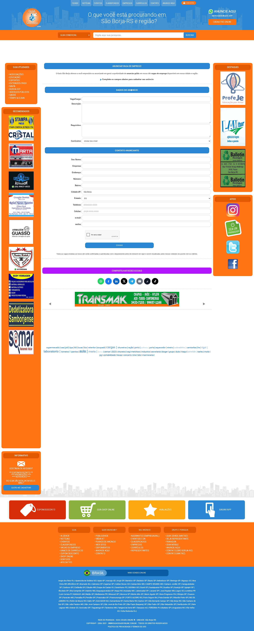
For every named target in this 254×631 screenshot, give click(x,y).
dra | (135, 355)
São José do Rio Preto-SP (115, 604)
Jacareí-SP (154, 591)
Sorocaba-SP (84, 608)
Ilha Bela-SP (64, 591)
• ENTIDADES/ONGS (17, 83)
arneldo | (193, 351)
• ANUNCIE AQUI (102, 550)
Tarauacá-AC (142, 608)
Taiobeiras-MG (111, 608)
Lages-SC (180, 591)
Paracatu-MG (68, 598)
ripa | (72, 347)
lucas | (81, 347)
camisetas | (192, 347)
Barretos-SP (131, 581)
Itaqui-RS (119, 591)
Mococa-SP (125, 594)
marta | (93, 351)
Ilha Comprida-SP (77, 591)
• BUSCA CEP (14, 89)
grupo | (172, 352)
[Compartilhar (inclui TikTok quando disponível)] (155, 281)
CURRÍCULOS (141, 3)
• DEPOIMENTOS (102, 547)
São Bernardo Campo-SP (159, 601)
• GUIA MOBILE (172, 544)
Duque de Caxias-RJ (105, 587)
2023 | (115, 352)
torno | (100, 352)
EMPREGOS (127, 3)
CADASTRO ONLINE (222, 22)
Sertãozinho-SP (183, 604)
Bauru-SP (152, 581)
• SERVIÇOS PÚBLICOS (18, 92)
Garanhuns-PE (121, 587)
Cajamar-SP (109, 584)
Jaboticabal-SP (142, 591)
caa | (63, 347)
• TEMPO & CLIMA (16, 98)
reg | (129, 352)
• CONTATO (100, 553)
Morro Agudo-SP (151, 594)
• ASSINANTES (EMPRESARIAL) (144, 536)
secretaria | (156, 352)
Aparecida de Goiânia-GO (85, 581)
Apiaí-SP (101, 581)
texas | (120, 355)
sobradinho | (180, 347)
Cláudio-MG (91, 587)
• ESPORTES (14, 80)
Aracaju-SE (111, 581)
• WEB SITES (100, 544)
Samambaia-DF (116, 601)
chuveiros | (123, 347)
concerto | (128, 355)
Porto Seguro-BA (150, 598)
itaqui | (184, 352)
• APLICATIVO (65, 562)
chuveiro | (122, 352)
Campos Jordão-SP (172, 584)
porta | (152, 347)
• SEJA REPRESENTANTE (177, 539)
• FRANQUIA (171, 542)
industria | (146, 352)
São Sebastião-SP (168, 604)
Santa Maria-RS (130, 601)
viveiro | (170, 347)
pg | (101, 355)
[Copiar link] (147, 281)
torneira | (65, 352)
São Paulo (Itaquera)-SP (137, 604)
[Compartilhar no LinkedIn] (116, 281)
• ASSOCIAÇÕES (16, 74)
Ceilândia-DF (80, 587)
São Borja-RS (175, 601)
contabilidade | (110, 355)
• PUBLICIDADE (101, 536)
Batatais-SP (142, 581)
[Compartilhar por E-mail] (139, 281)
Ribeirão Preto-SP (180, 598)
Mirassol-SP (114, 594)
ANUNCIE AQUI (169, 3)
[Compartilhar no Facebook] (108, 281)
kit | (76, 347)
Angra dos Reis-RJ (66, 581)
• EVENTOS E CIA (138, 539)
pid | (67, 347)
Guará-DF (144, 587)
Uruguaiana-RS (178, 608)
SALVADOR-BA (102, 601)
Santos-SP (142, 601)
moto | (207, 352)
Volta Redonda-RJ (128, 611)
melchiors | (136, 352)
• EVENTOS (64, 542)
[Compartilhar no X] (124, 281)
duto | (178, 352)
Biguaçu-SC (186, 581)
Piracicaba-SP (103, 598)
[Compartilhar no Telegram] (132, 281)
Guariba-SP (168, 587)
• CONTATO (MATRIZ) (175, 553)
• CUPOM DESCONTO (69, 553)
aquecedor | (161, 347)
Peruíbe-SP (90, 598)
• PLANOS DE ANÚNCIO (105, 542)
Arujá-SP (120, 581)
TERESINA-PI (154, 608)
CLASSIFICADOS (112, 3)
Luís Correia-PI (66, 594)
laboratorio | (52, 351)
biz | (86, 347)
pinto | (138, 347)
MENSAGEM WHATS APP (222, 16)
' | (71, 352)
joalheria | (145, 348)
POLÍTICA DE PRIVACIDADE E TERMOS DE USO (127, 627)
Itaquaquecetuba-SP (105, 591)
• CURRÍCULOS (136, 547)
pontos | (75, 352)
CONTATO (155, 3)
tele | (139, 355)
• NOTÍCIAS (64, 539)
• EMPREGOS (136, 544)
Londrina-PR (190, 591)
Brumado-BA (85, 584)
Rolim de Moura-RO (78, 601)
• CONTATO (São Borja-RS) (179, 550)
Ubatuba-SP (166, 608)
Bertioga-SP (175, 581)
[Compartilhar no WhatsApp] (101, 281)
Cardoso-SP (68, 587)
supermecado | (53, 347)
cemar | (108, 352)
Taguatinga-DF (98, 608)
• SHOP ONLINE (66, 556)
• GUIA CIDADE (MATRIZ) (176, 536)
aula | (83, 351)
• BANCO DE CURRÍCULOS (71, 550)
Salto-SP (91, 601)
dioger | (165, 352)
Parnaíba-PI (80, 598)
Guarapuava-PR (155, 587)
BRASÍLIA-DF (73, 584)
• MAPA (11, 86)
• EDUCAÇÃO (14, 77)
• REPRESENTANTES (139, 550)
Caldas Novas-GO (122, 584)
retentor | (92, 347)
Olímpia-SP (182, 594)
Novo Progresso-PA (168, 594)
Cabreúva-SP (97, 584)
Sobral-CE (74, 608)
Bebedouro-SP (163, 581)
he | (199, 347)
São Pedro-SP (154, 604)
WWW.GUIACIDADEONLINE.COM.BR (122, 623)
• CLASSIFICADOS (67, 544)
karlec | (201, 352)
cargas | (112, 347)
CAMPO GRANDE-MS (154, 584)
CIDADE (75, 3)
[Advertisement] (127, 49)
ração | (131, 347)
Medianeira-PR (101, 594)
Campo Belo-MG (137, 584)
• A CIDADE (64, 536)
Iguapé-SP (189, 587)
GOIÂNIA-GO (133, 587)
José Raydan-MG (168, 591)
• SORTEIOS (64, 559)
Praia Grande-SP (165, 598)
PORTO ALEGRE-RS (134, 598)
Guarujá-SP (179, 587)
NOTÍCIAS (86, 3)
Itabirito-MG (90, 591)
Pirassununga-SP (117, 598)
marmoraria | (148, 355)
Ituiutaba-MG (129, 591)
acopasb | (101, 347)
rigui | (204, 347)
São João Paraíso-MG (74, 604)
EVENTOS (98, 3)
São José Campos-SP (94, 604)
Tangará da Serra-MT (126, 608)
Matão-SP (90, 594)
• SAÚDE (12, 95)
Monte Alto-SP (137, 594)
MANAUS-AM (78, 594)
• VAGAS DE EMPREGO (69, 547)
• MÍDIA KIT (100, 539)
